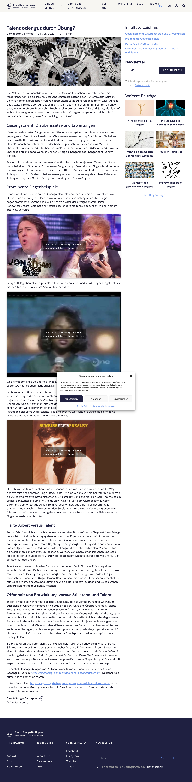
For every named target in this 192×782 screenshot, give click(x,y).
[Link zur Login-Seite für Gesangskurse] (176, 6)
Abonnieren (172, 70)
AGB (39, 766)
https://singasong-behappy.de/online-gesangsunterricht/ (66, 673)
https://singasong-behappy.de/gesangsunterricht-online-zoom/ (70, 683)
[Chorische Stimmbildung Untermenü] (97, 6)
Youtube (71, 761)
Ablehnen (96, 398)
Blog (140, 4)
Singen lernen (49, 6)
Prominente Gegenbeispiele (142, 38)
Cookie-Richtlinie (84, 406)
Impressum (110, 406)
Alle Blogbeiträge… (155, 195)
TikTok (70, 766)
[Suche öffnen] (183, 6)
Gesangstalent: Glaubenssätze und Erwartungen (155, 34)
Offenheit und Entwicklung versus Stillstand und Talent (152, 50)
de (160, 6)
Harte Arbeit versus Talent (141, 43)
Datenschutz (98, 406)
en (169, 6)
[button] (130, 376)
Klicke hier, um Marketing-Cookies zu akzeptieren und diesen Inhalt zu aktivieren (63, 246)
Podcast (153, 4)
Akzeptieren (71, 398)
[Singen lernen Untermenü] (62, 6)
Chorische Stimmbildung (77, 6)
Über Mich (105, 6)
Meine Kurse (14, 766)
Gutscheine (125, 4)
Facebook (72, 751)
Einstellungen (120, 398)
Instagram (72, 756)
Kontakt (11, 756)
